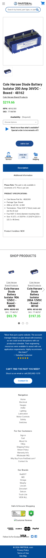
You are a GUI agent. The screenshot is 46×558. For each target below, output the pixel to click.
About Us (23, 441)
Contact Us (23, 381)
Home (23, 399)
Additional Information (23, 175)
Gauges (23, 405)
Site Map (23, 556)
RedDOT (23, 474)
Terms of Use (23, 553)
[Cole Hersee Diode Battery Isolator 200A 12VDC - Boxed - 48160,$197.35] (34, 272)
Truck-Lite (23, 494)
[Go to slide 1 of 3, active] (19, 323)
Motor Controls (23, 417)
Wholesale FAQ (23, 455)
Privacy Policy (23, 550)
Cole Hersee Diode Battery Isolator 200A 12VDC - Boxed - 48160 (34, 297)
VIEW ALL (23, 497)
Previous (2, 289)
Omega (23, 480)
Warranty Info (23, 453)
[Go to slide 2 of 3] (23, 323)
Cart (23, 438)
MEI (23, 477)
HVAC (23, 408)
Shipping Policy (23, 447)
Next (43, 289)
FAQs (23, 444)
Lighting (23, 411)
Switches (23, 422)
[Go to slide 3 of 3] (27, 323)
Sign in (23, 435)
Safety (23, 419)
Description (23, 168)
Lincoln (23, 486)
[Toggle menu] (3, 3)
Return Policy (23, 450)
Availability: (20, 117)
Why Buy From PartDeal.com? (23, 458)
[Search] (37, 9)
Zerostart (23, 489)
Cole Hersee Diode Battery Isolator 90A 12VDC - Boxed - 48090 (11, 297)
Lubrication (23, 414)
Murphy (23, 483)
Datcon (23, 491)
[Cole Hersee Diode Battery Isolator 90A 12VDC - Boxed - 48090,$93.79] (11, 272)
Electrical (23, 402)
